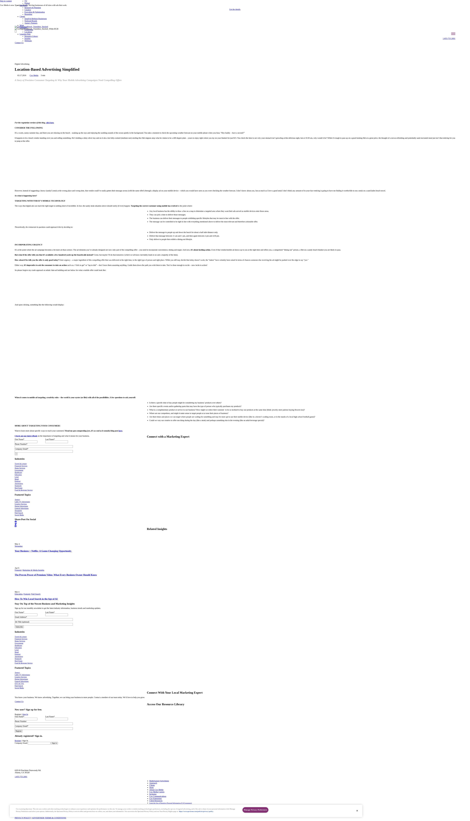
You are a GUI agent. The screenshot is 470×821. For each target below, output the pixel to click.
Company (23, 27)
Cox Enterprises (155, 798)
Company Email (21, 743)
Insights (27, 38)
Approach (23, 5)
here (120, 431)
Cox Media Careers (156, 792)
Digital (27, 3)
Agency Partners (30, 23)
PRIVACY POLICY (23, 818)
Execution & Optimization (34, 12)
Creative (27, 10)
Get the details (234, 9)
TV (25, 1)
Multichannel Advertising (159, 781)
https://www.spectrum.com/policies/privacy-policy (196, 811)
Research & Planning (32, 8)
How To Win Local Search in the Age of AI (36, 599)
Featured (18, 570)
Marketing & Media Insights (33, 570)
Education (19, 594)
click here (50, 123)
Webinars (28, 41)
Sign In (25, 714)
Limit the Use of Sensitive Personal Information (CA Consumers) (170, 803)
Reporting (28, 14)
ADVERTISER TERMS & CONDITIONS (49, 818)
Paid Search (35, 594)
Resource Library (31, 36)
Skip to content (6, 1)
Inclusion (152, 794)
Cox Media (34, 75)
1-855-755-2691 (449, 38)
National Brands (30, 21)
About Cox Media (156, 790)
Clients (22, 16)
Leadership (28, 30)
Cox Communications (157, 796)
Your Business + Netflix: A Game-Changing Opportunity (43, 551)
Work (22, 25)
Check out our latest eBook (26, 436)
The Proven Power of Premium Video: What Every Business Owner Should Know (56, 575)
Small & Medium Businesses (35, 19)
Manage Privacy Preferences (255, 810)
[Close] (357, 810)
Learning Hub (25, 34)
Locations (28, 32)
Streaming (19, 546)
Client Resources (155, 801)
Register (18, 741)
